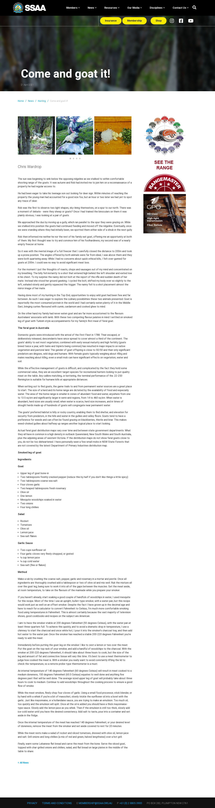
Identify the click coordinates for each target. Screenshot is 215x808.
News (91, 7)
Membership (134, 20)
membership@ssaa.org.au (95, 803)
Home (21, 101)
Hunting (42, 101)
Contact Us (179, 7)
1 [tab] (70, 158)
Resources (110, 7)
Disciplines (156, 7)
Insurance (111, 20)
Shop (159, 20)
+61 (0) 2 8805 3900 (130, 803)
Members (71, 7)
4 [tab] (80, 158)
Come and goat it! (59, 101)
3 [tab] (76, 158)
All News (24, 762)
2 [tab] (73, 158)
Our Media (133, 7)
